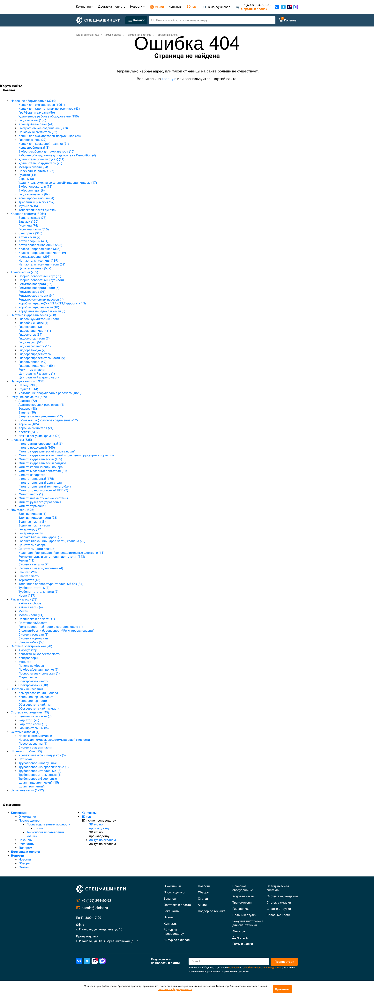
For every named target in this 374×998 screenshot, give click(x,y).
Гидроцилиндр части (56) (37, 366)
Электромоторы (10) (33, 685)
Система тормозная (33, 638)
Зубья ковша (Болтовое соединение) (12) (48, 420)
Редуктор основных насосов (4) (41, 299)
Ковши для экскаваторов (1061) (42, 105)
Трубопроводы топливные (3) (40, 771)
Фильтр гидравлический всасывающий (47, 451)
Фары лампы (28, 677)
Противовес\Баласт (33, 623)
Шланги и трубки (279, 909)
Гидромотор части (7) (34, 338)
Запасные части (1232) (27, 790)
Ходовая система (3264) (28, 214)
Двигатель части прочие (36, 549)
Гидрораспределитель (35, 354)
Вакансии (26, 840)
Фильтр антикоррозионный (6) (41, 443)
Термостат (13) (29, 580)
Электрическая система (278, 888)
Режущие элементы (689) (29, 397)
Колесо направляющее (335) (39, 249)
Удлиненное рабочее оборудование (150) (49, 116)
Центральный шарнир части (39, 377)
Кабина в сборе (30, 603)
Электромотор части (34, 681)
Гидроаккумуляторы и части (39, 319)
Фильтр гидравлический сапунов (42, 463)
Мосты (23, 611)
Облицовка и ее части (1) (37, 619)
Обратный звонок (254, 9)
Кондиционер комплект (36, 697)
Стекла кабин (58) (31, 642)
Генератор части (31, 533)
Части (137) (27, 595)
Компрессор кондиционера (38, 693)
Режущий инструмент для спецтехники (247, 923)
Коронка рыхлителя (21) (36, 428)
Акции (202, 905)
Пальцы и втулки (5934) (27, 381)
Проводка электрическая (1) (39, 673)
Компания (18, 813)
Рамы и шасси (242, 944)
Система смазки (279, 902)
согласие (233, 967)
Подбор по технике (211, 911)
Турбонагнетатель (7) (34, 588)
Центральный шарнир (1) (37, 373)
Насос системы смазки (35, 736)
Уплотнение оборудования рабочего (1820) (50, 393)
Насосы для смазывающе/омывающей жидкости (54, 739)
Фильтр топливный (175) (36, 478)
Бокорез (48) (28, 408)
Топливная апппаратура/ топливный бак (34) (51, 584)
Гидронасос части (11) (35, 346)
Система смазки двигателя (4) (41, 568)
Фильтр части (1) (31, 494)
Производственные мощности (48, 824)
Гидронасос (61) (30, 342)
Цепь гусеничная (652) (35, 268)
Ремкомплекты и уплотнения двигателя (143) (52, 556)
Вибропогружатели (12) (35, 186)
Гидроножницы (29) (32, 140)
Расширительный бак (34, 728)
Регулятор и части (32, 369)
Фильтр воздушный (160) (37, 447)
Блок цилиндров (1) (32, 514)
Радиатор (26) (29, 720)
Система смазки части (35, 747)
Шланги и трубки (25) (26, 751)
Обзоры (24, 863)
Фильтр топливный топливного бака (45, 486)
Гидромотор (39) (30, 334)
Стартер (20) (28, 572)
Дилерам (25, 848)
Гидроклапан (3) (30, 327)
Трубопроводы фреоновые (38, 778)
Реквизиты (26, 844)
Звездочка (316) (30, 233)
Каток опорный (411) (33, 241)
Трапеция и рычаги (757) (36, 202)
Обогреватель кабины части (39, 708)
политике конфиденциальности (175, 989)
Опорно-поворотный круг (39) (40, 276)
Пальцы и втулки (244, 915)
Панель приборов (31, 665)
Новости (17, 855)
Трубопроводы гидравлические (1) (44, 767)
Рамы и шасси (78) (24, 599)
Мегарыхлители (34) (33, 167)
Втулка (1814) (28, 389)
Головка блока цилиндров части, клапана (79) (52, 541)
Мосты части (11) (31, 615)
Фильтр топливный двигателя (40, 482)
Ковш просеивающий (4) (36, 198)
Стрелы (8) (26, 179)
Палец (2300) (28, 385)
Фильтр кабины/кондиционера (41, 467)
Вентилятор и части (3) (35, 716)
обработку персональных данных (262, 967)
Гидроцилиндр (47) (32, 362)
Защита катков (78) (32, 218)
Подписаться (284, 962)
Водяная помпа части (34, 525)
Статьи (24, 867)
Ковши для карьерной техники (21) (44, 143)
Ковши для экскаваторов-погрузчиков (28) (50, 136)
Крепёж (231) (28, 432)
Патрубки (25, 759)
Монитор (25, 662)
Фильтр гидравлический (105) (40, 459)
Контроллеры (28, 658)
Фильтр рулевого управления (40, 502)
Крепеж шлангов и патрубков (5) (42, 755)
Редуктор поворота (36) (35, 284)
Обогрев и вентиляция (27, 689)
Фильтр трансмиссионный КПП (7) (43, 490)
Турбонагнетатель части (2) (38, 591)
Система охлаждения (282, 896)
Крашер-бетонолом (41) (36, 124)
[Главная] (100, 20)
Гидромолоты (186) (32, 120)
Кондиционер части (33, 701)
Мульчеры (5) (28, 206)
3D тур (86, 816)
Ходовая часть (243, 896)
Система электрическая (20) (31, 646)
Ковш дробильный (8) (34, 147)
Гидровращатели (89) (34, 194)
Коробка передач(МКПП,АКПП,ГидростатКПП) (52, 303)
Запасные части (278, 915)
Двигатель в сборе (32, 545)
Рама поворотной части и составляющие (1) (51, 627)
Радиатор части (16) (33, 724)
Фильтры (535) (21, 440)
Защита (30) (27, 412)
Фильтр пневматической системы (43, 498)
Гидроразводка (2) (32, 350)
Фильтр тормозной (32, 506)
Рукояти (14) (27, 175)
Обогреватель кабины (34, 704)
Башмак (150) (28, 221)
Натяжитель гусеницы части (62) (42, 264)
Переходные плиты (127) (36, 171)
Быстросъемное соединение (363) (43, 128)
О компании (27, 816)
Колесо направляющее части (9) (42, 253)
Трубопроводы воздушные (38, 763)
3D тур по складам (102, 840)
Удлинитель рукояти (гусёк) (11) (41, 159)
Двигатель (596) (22, 510)
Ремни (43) (26, 560)
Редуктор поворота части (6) (39, 288)
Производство (29, 820)
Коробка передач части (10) (39, 307)
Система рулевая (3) (33, 634)
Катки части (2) (29, 237)
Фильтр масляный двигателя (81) (43, 471)
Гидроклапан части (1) (35, 330)
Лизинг (39, 828)
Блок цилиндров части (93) (38, 517)
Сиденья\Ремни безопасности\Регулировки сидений (56, 630)
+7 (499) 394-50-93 (256, 5)
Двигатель (240, 937)
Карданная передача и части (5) (42, 311)
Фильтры (238, 931)
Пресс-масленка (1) (33, 743)
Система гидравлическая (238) (33, 315)
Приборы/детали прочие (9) (38, 669)
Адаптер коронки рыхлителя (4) (41, 404)
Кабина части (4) (31, 607)
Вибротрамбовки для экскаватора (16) (46, 151)
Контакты (89, 813)
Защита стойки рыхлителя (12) (41, 416)
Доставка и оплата (25, 851)
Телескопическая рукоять (37, 210)
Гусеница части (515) (34, 229)
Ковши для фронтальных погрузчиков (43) (49, 108)
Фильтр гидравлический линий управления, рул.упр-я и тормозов (66, 455)
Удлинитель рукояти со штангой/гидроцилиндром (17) (58, 182)
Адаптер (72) (28, 401)
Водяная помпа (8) (32, 521)
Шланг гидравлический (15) (39, 782)
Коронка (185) (29, 424)
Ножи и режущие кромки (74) (39, 436)
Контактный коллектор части (39, 654)
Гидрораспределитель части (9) (42, 358)
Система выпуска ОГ (33, 564)
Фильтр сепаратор (32, 475)
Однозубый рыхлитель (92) (38, 132)
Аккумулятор (28, 650)
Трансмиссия (242, 902)
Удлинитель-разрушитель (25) (40, 163)
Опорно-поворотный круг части (41, 280)
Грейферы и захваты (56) (37, 112)
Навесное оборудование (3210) (33, 101)
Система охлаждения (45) (30, 712)
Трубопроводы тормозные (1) (40, 775)
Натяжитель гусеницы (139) (38, 260)
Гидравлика (241, 909)
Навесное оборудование (242, 888)
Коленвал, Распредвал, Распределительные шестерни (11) (61, 553)
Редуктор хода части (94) (36, 295)
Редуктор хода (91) (32, 292)
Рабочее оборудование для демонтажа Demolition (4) (57, 155)
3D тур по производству (99, 826)
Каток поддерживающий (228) (40, 245)
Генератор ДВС (30, 529)
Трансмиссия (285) (24, 272)
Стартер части (29, 576)
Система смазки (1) (25, 732)
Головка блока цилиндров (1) (40, 537)
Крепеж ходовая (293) (34, 256)
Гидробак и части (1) (33, 323)
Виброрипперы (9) (32, 190)
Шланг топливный (32, 786)
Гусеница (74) (28, 225)
